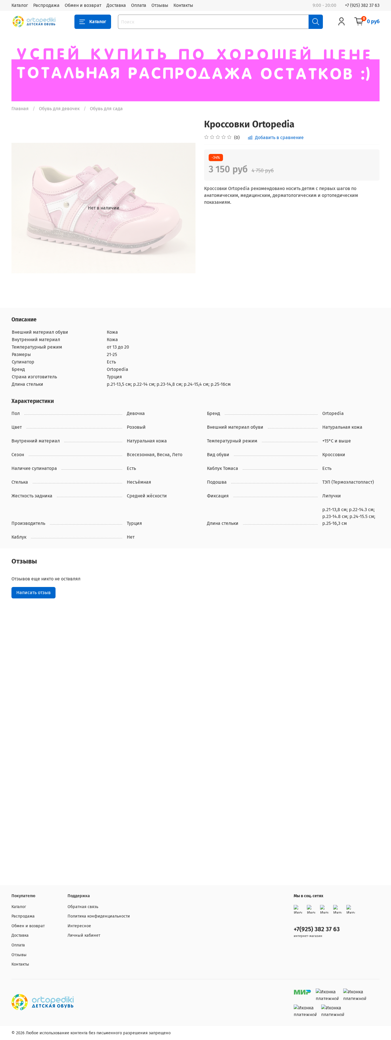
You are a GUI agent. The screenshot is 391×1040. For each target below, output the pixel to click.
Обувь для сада (106, 108)
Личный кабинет (84, 935)
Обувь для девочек (59, 108)
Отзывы (159, 5)
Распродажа (46, 5)
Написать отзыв (33, 592)
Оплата (138, 5)
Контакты (183, 5)
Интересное (79, 926)
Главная (20, 108)
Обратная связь (83, 906)
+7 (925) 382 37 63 (362, 5)
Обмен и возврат (83, 5)
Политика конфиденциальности (99, 916)
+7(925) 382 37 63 (317, 929)
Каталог (19, 5)
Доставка (116, 5)
